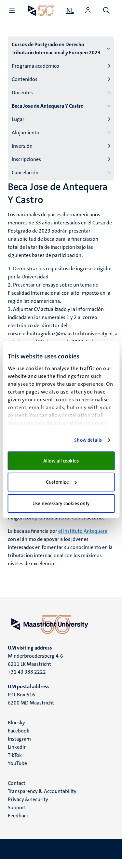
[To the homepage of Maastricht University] (41, 10)
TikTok (15, 755)
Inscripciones (26, 159)
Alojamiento (25, 132)
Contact (16, 783)
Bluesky (16, 722)
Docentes (22, 92)
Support (17, 807)
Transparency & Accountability (42, 791)
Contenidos (24, 79)
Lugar (18, 119)
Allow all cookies (61, 461)
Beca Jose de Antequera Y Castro (48, 105)
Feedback (18, 815)
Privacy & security (28, 799)
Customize (57, 482)
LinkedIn (17, 747)
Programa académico (35, 65)
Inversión (22, 145)
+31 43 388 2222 (27, 671)
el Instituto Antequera (82, 531)
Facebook (18, 730)
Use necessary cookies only (61, 503)
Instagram (19, 738)
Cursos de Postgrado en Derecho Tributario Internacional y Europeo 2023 (56, 48)
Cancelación (25, 172)
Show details (88, 440)
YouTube (17, 763)
